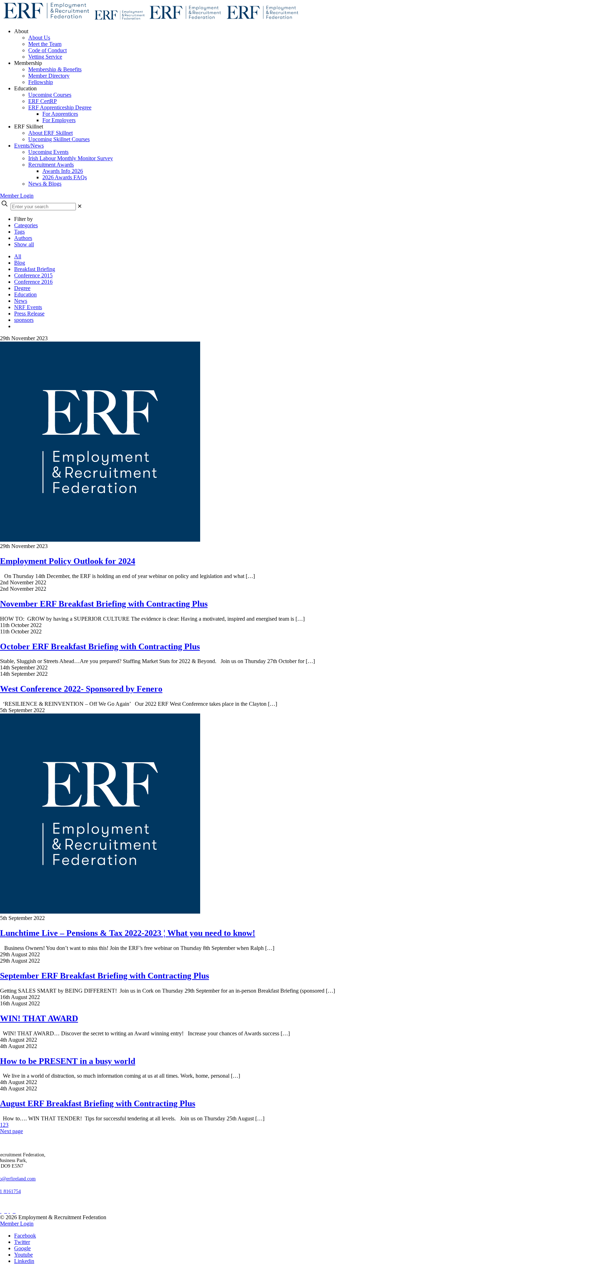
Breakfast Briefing (34, 269)
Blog (19, 263)
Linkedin (24, 1261)
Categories (26, 225)
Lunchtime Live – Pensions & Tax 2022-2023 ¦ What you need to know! (127, 933)
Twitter (22, 1242)
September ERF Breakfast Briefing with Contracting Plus (104, 975)
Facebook (25, 1236)
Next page (11, 1131)
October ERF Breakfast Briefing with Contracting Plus (100, 646)
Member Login (17, 196)
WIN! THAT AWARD (39, 1018)
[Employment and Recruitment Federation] (150, 19)
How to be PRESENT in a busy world (67, 1061)
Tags (19, 232)
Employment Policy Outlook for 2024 (67, 561)
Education (25, 294)
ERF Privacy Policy (25, 1205)
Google (22, 1248)
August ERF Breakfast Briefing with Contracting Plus (97, 1103)
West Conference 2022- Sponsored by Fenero (81, 688)
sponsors (24, 320)
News (20, 301)
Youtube (23, 1255)
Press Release (29, 314)
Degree (22, 288)
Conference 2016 (33, 282)
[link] (79, 206)
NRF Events (28, 307)
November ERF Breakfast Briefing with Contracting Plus (104, 603)
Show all (24, 244)
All (17, 256)
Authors (23, 238)
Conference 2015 (33, 275)
